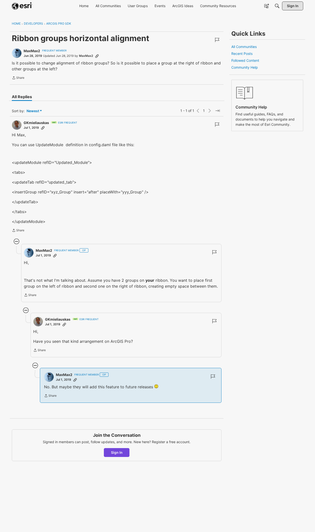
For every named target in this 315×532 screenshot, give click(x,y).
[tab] (22, 97)
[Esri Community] (22, 6)
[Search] (277, 5)
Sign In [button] (117, 452)
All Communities (244, 47)
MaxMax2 (32, 51)
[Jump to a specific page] (217, 111)
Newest (33, 111)
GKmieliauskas (36, 123)
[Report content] (217, 39)
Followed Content (245, 60)
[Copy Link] (97, 56)
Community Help (244, 67)
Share (18, 78)
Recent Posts (241, 53)
